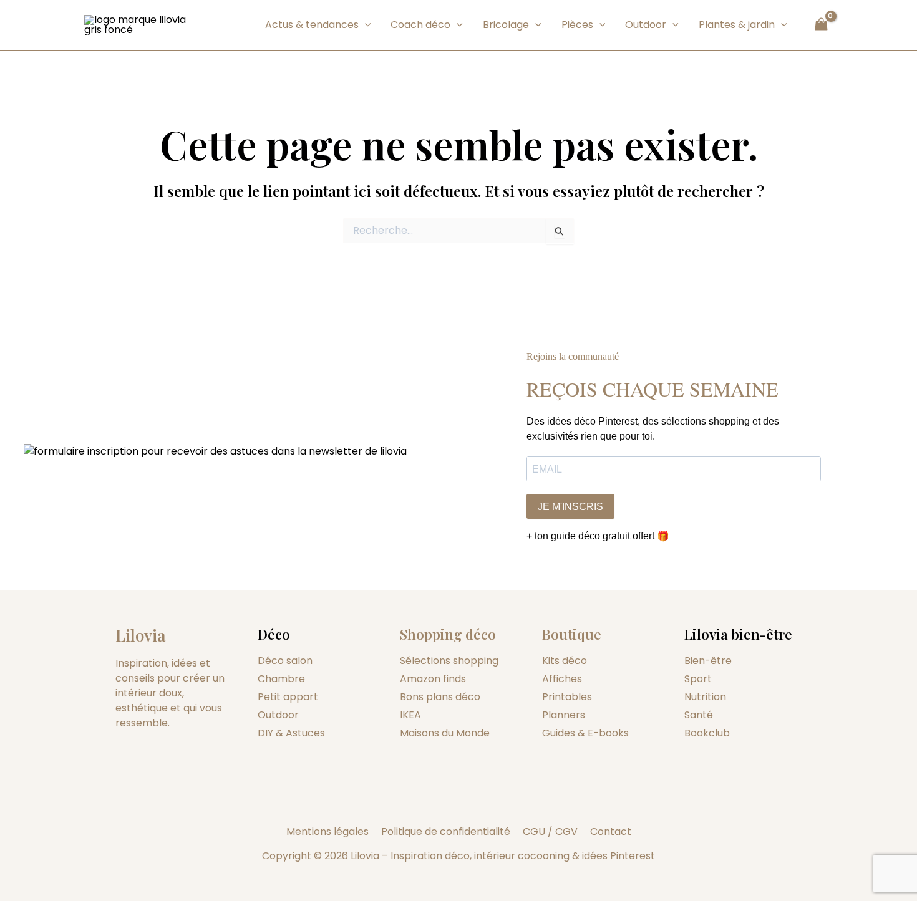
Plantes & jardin (737, 24)
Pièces (577, 24)
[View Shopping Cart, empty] (821, 24)
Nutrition (705, 697)
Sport (698, 679)
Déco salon (285, 660)
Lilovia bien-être (738, 634)
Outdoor (645, 24)
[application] (365, 25)
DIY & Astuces (291, 733)
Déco (274, 634)
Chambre (281, 679)
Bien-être (708, 660)
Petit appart (288, 697)
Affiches (562, 679)
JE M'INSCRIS (570, 506)
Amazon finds (433, 679)
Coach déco (420, 24)
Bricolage (506, 24)
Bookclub (707, 733)
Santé (698, 715)
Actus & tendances (312, 24)
